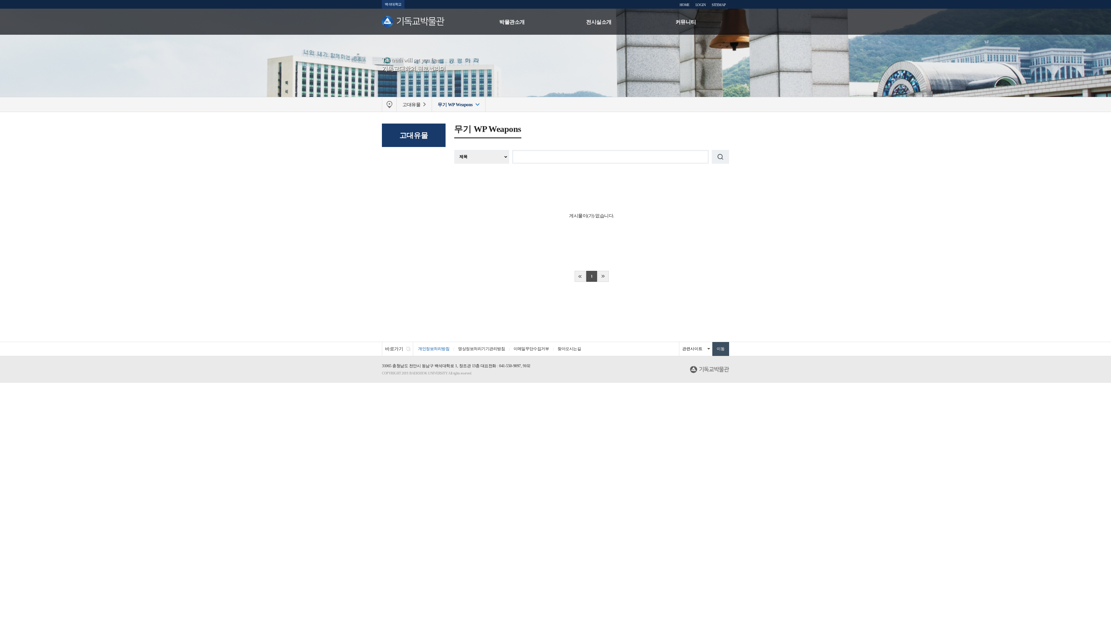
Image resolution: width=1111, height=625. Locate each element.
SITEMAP (719, 5)
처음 (580, 276)
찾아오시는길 (569, 349)
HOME (684, 5)
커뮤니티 (686, 22)
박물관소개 (512, 22)
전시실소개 (599, 22)
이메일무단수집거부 (531, 349)
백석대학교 (393, 4)
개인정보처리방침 (433, 349)
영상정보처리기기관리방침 (481, 349)
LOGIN (701, 5)
